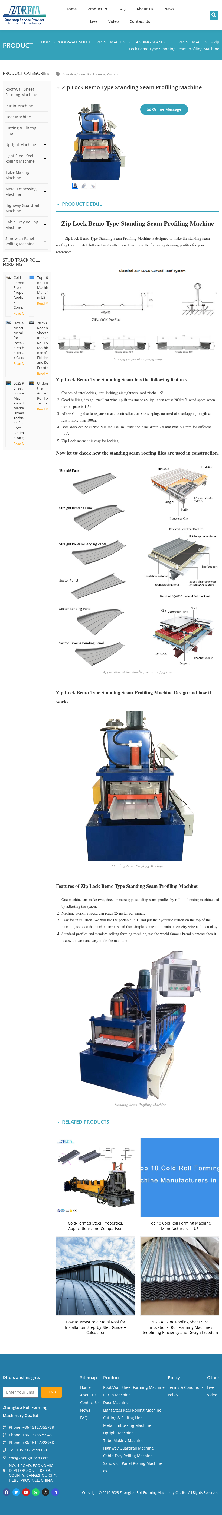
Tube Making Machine (17, 175)
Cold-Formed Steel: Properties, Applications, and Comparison (24, 292)
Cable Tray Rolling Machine (21, 224)
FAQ (122, 8)
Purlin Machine (19, 105)
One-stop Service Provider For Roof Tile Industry (24, 21)
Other (213, 1378)
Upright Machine (20, 144)
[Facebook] (6, 1492)
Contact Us (140, 21)
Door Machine (18, 116)
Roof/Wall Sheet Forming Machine (21, 92)
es (105, 1470)
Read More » (23, 313)
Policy (174, 1378)
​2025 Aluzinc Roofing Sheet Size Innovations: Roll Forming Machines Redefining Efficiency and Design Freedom (47, 345)
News (169, 8)
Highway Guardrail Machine (22, 208)
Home (71, 8)
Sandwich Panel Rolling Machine (20, 241)
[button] (214, 15)
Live (93, 21)
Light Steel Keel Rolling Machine (20, 158)
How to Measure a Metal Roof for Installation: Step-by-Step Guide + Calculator (23, 340)
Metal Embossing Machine (21, 191)
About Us (145, 8)
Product (94, 8)
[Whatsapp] (36, 1492)
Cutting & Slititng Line (20, 130)
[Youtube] (26, 1492)
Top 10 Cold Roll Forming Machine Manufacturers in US (180, 1225)
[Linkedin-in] (55, 1492)
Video (113, 21)
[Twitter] (16, 1492)
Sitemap (88, 1378)
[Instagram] (45, 1492)
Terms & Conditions (186, 1387)
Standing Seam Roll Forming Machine (91, 74)
